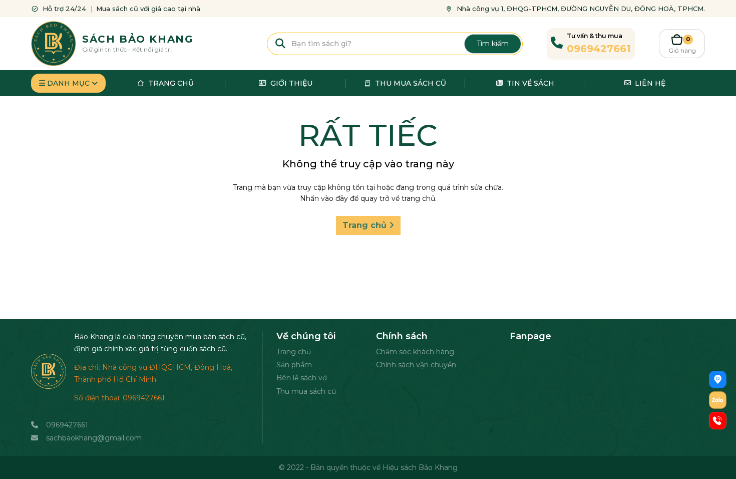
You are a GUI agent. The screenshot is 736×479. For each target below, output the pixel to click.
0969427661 (67, 424)
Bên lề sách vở (301, 377)
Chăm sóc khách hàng (415, 351)
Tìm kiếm (493, 43)
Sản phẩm (294, 364)
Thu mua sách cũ (306, 391)
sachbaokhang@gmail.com (94, 437)
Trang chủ (365, 225)
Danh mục (68, 83)
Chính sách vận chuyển (416, 364)
